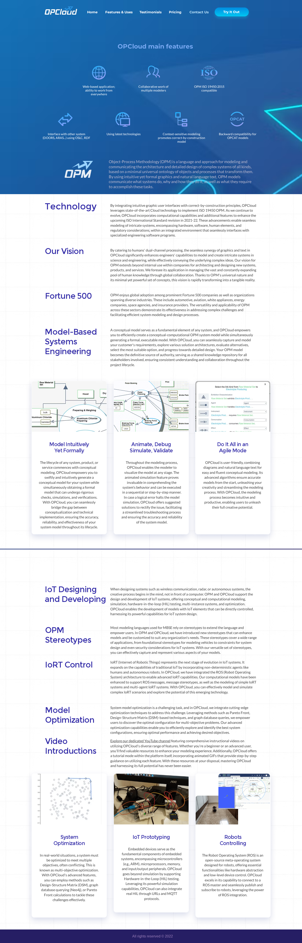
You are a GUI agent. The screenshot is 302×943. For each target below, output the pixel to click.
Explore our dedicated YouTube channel (140, 741)
